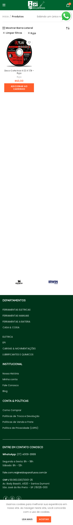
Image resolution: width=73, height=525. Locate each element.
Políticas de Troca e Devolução (21, 416)
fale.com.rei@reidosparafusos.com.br (25, 472)
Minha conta (10, 379)
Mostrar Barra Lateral (19, 28)
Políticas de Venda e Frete (18, 422)
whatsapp (66, 12)
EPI (4, 342)
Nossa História (11, 373)
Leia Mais (27, 519)
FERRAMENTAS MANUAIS (16, 315)
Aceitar (44, 519)
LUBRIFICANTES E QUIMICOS (18, 354)
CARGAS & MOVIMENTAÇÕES (19, 348)
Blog (5, 391)
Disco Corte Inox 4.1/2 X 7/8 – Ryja (19, 72)
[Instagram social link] (12, 498)
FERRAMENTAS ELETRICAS (17, 309)
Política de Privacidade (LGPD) (20, 428)
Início (6, 16)
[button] (19, 87)
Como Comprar (12, 410)
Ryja (33, 33)
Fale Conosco (11, 385)
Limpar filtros (14, 33)
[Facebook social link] (5, 498)
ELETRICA (8, 336)
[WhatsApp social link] (18, 498)
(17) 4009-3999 (26, 454)
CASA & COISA (11, 327)
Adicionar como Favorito (29, 42)
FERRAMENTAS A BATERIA (16, 321)
